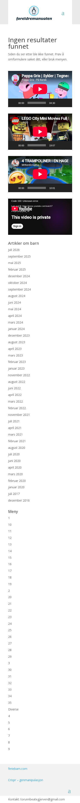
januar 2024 (16, 329)
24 (10, 624)
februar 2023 (17, 362)
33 (10, 690)
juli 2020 (14, 454)
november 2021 (19, 415)
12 (10, 538)
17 (10, 571)
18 (10, 577)
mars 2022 (15, 401)
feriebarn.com (17, 769)
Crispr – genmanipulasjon (25, 780)
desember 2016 (19, 500)
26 (10, 637)
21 (10, 604)
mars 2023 (15, 355)
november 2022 (19, 375)
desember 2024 (19, 276)
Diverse (13, 709)
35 (10, 703)
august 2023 (16, 342)
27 (10, 643)
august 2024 (16, 296)
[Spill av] (14, 103)
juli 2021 (14, 421)
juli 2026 (14, 250)
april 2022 (15, 395)
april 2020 (15, 467)
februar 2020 (17, 481)
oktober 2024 (17, 283)
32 (10, 683)
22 (10, 610)
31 (10, 676)
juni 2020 (14, 461)
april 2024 (15, 316)
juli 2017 (14, 494)
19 (10, 584)
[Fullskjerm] (66, 103)
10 (10, 525)
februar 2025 (17, 269)
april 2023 (15, 349)
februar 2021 (17, 441)
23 (10, 617)
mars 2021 (15, 434)
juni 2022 (14, 388)
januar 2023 (16, 368)
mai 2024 (14, 309)
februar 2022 (17, 408)
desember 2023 (19, 335)
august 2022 (16, 382)
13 (10, 544)
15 (10, 558)
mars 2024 (15, 322)
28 (10, 650)
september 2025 (19, 256)
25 (10, 630)
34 (10, 696)
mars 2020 (15, 474)
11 (10, 531)
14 (10, 551)
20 (10, 597)
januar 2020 (16, 487)
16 (10, 564)
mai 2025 (14, 263)
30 (10, 670)
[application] (40, 89)
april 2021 (15, 428)
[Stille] (60, 103)
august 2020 (16, 448)
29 (10, 657)
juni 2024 (14, 302)
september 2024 (19, 289)
